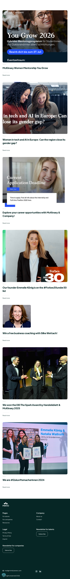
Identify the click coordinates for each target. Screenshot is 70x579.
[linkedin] (40, 571)
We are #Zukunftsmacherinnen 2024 (23, 479)
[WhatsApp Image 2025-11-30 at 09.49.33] (35, 348)
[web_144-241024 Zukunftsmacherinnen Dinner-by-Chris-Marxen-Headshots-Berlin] (35, 423)
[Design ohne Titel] (35, 230)
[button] (4, 575)
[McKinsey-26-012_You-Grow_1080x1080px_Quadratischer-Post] (35, 11)
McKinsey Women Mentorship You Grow (25, 67)
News (4, 64)
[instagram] (36, 571)
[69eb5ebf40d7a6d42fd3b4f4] (34, 158)
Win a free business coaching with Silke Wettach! (30, 333)
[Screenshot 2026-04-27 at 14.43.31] (35, 82)
